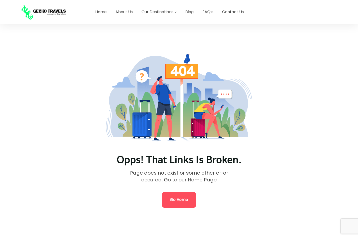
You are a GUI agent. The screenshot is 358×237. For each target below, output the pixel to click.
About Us (124, 12)
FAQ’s (207, 12)
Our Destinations (157, 12)
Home (101, 12)
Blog (189, 12)
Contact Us (233, 12)
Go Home (179, 199)
